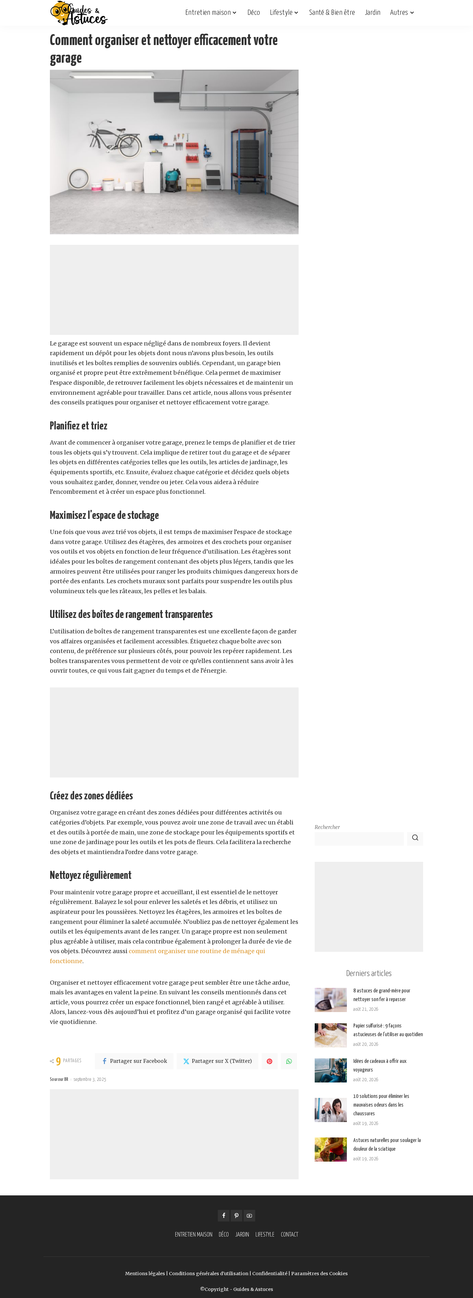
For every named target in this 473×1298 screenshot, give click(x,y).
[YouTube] (249, 1215)
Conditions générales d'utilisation (208, 1273)
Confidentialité (269, 1273)
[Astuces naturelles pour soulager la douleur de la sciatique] (331, 1149)
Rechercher (327, 827)
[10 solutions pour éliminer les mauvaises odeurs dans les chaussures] (331, 1110)
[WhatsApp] (289, 1061)
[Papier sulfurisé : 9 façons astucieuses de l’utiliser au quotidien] (331, 1035)
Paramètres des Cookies (319, 1273)
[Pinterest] (270, 1061)
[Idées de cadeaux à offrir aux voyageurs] (331, 1070)
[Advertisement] (174, 290)
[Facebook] (223, 1215)
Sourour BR (59, 1079)
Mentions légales (145, 1273)
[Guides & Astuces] (79, 13)
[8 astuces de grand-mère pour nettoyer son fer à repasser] (331, 1000)
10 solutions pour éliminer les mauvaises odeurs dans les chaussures (381, 1105)
